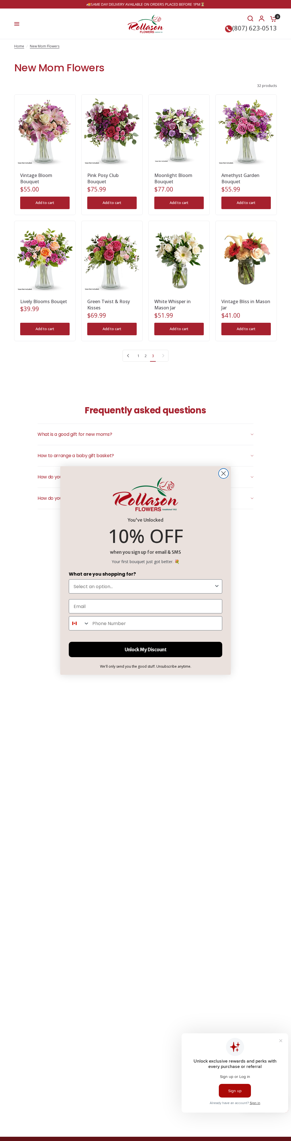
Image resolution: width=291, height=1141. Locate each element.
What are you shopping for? (102, 574)
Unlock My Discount (146, 649)
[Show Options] (217, 586)
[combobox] (144, 586)
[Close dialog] (223, 473)
